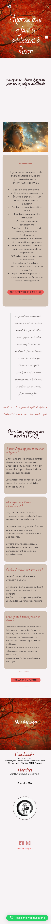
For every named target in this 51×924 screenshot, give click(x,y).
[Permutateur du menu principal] (46, 37)
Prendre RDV (25, 783)
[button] (27, 918)
